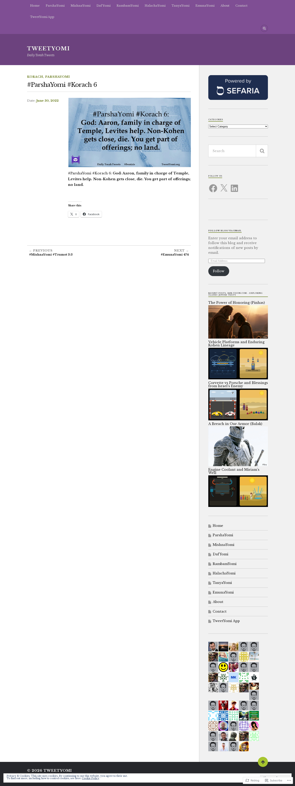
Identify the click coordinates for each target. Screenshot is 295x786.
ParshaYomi (55, 5)
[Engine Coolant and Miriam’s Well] (238, 506)
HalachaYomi (155, 5)
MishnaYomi (81, 5)
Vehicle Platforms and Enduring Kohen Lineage (236, 343)
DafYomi (104, 5)
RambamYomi (128, 5)
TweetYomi (48, 48)
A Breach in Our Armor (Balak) (235, 424)
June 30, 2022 (47, 100)
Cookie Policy (90, 778)
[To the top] (263, 762)
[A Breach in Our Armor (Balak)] (238, 465)
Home (35, 5)
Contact (241, 5)
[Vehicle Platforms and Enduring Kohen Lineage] (238, 378)
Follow (218, 271)
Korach (35, 77)
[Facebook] (213, 186)
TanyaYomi (180, 5)
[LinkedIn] (234, 186)
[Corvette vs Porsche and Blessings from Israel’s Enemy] (238, 419)
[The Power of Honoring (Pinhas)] (238, 337)
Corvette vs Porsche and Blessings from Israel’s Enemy (238, 384)
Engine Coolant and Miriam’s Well (233, 471)
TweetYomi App (42, 17)
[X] (224, 186)
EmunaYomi (205, 5)
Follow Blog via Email (225, 230)
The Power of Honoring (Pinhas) (236, 303)
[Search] (264, 28)
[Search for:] (238, 151)
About (225, 5)
